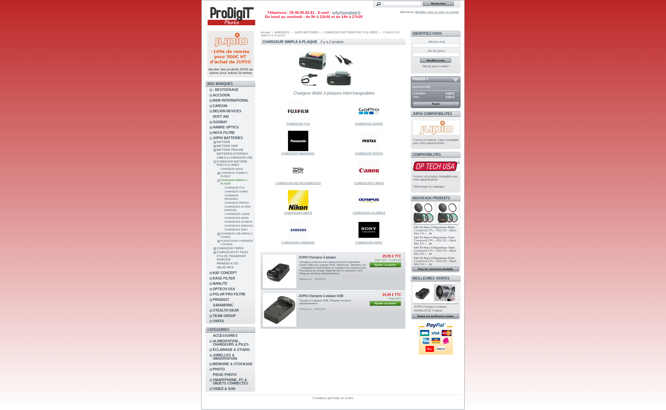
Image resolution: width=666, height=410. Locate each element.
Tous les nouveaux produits (435, 269)
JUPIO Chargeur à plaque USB (320, 296)
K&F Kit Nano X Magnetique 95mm (434, 227)
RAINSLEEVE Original (428, 310)
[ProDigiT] (232, 27)
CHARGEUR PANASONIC (298, 153)
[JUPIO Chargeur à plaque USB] (279, 310)
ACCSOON (221, 95)
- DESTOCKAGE (226, 90)
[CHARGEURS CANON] (368, 180)
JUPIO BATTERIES (228, 138)
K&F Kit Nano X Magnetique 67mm (434, 258)
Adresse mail (436, 41)
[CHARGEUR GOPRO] (368, 120)
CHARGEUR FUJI (235, 188)
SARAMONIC (223, 305)
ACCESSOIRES (225, 336)
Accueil (265, 32)
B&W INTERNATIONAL (231, 100)
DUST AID (221, 117)
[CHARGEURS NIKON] (298, 209)
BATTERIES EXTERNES (232, 153)
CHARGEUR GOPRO (236, 191)
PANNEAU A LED (227, 263)
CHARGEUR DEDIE (232, 169)
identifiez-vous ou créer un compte (437, 12)
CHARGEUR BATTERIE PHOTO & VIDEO (232, 163)
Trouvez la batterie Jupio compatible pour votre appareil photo (435, 141)
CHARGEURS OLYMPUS (238, 222)
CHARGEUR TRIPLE (230, 248)
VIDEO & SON (224, 389)
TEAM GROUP (224, 316)
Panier (419, 79)
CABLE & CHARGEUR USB (234, 157)
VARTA (218, 321)
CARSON (220, 106)
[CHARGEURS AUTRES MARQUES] (298, 180)
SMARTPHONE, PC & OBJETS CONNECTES (230, 381)
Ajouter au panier (385, 264)
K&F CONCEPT (225, 273)
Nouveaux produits (431, 198)
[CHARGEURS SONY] (368, 239)
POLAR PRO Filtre (229, 294)
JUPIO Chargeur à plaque (317, 257)
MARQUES (282, 32)
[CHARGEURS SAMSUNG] (298, 239)
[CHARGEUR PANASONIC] (298, 150)
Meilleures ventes (431, 278)
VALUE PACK (225, 267)
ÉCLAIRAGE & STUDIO (231, 350)
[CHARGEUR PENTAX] (368, 150)
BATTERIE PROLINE (230, 149)
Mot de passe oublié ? (436, 66)
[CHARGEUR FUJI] (298, 120)
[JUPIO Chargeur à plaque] (279, 271)
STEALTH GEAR (226, 310)
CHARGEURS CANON (237, 214)
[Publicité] (230, 76)
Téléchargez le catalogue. (429, 186)
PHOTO (219, 369)
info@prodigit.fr (346, 12)
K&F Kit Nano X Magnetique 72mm (434, 247)
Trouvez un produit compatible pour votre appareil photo (435, 178)
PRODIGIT (221, 300)
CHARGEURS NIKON (237, 218)
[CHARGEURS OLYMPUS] (368, 209)
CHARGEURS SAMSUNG (239, 226)
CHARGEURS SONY (236, 229)
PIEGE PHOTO (224, 375)
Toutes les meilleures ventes (435, 316)
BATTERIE (223, 142)
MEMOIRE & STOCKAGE (233, 364)
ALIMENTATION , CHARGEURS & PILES (231, 342)
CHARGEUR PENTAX (237, 203)
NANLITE (220, 283)
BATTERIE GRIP (227, 145)
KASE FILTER (224, 278)
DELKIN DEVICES (227, 111)
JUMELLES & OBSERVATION (225, 357)
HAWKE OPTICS (226, 127)
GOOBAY (220, 122)
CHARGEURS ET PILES (232, 252)
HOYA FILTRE (224, 133)
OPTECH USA (224, 289)
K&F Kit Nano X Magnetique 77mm (434, 237)
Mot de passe (436, 50)
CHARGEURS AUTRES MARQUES (298, 183)
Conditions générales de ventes (333, 398)
